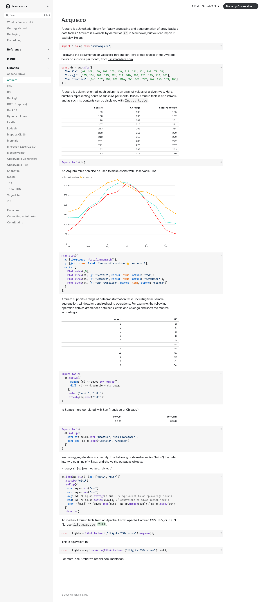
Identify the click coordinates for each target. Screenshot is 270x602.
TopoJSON (14, 189)
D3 (9, 92)
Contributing (15, 222)
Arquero (12, 80)
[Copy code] (219, 46)
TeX (9, 183)
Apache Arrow (16, 73)
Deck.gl (12, 98)
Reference (14, 49)
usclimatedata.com (120, 59)
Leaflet (11, 122)
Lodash (12, 128)
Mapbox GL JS (16, 134)
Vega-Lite (13, 195)
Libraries (13, 67)
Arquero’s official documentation (102, 559)
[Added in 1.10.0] (101, 524)
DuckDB (12, 110)
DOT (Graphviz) (17, 104)
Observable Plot (17, 164)
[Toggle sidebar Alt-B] (48, 6)
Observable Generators (22, 158)
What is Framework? (20, 22)
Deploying (13, 34)
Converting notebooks (21, 216)
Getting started (17, 28)
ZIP (9, 201)
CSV (9, 86)
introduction (121, 55)
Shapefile (13, 170)
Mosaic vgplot (16, 152)
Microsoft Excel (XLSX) (21, 146)
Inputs (11, 58)
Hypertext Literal (17, 116)
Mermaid (12, 140)
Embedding (14, 40)
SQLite (11, 176)
